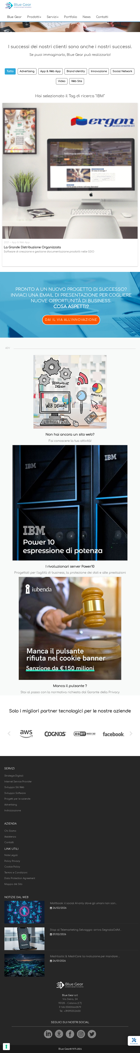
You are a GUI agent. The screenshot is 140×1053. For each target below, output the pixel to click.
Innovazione (99, 71)
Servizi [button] (52, 17)
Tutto (10, 71)
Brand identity (76, 71)
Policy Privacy (12, 861)
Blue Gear (14, 17)
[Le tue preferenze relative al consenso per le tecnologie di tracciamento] (6, 1046)
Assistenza (10, 836)
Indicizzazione (12, 810)
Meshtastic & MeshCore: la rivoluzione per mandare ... (85, 956)
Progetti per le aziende (17, 799)
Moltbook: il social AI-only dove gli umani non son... (83, 903)
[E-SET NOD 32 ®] (84, 734)
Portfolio (70, 17)
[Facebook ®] (113, 734)
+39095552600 (72, 1011)
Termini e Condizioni (15, 872)
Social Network (122, 71)
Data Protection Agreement (19, 878)
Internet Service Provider (18, 781)
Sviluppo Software (15, 793)
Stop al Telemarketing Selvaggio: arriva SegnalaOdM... (85, 929)
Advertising (27, 71)
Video (61, 81)
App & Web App (50, 71)
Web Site (76, 81)
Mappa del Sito (13, 884)
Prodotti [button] (33, 17)
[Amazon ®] (26, 734)
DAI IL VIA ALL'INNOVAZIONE (71, 320)
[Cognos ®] (55, 734)
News (87, 17)
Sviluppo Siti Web (14, 787)
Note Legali (11, 855)
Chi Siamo (10, 831)
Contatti (102, 17)
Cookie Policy (12, 867)
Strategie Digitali (13, 776)
